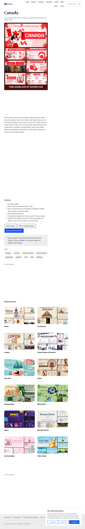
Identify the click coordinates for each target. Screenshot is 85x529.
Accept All (74, 522)
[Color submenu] (64, 6)
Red (32, 257)
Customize (53, 522)
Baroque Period (43, 430)
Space (6, 430)
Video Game (41, 456)
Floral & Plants (41, 253)
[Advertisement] (26, 103)
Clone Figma (10, 226)
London (7, 352)
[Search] (79, 4)
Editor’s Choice (28, 253)
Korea (6, 326)
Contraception (9, 456)
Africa (39, 378)
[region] (63, 517)
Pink (26, 257)
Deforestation (9, 404)
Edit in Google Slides (26, 226)
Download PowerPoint (14, 231)
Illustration (9, 257)
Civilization (41, 326)
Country (17, 253)
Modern (18, 257)
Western (39, 257)
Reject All (63, 522)
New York (7, 378)
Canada (8, 253)
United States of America (46, 352)
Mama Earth (41, 404)
